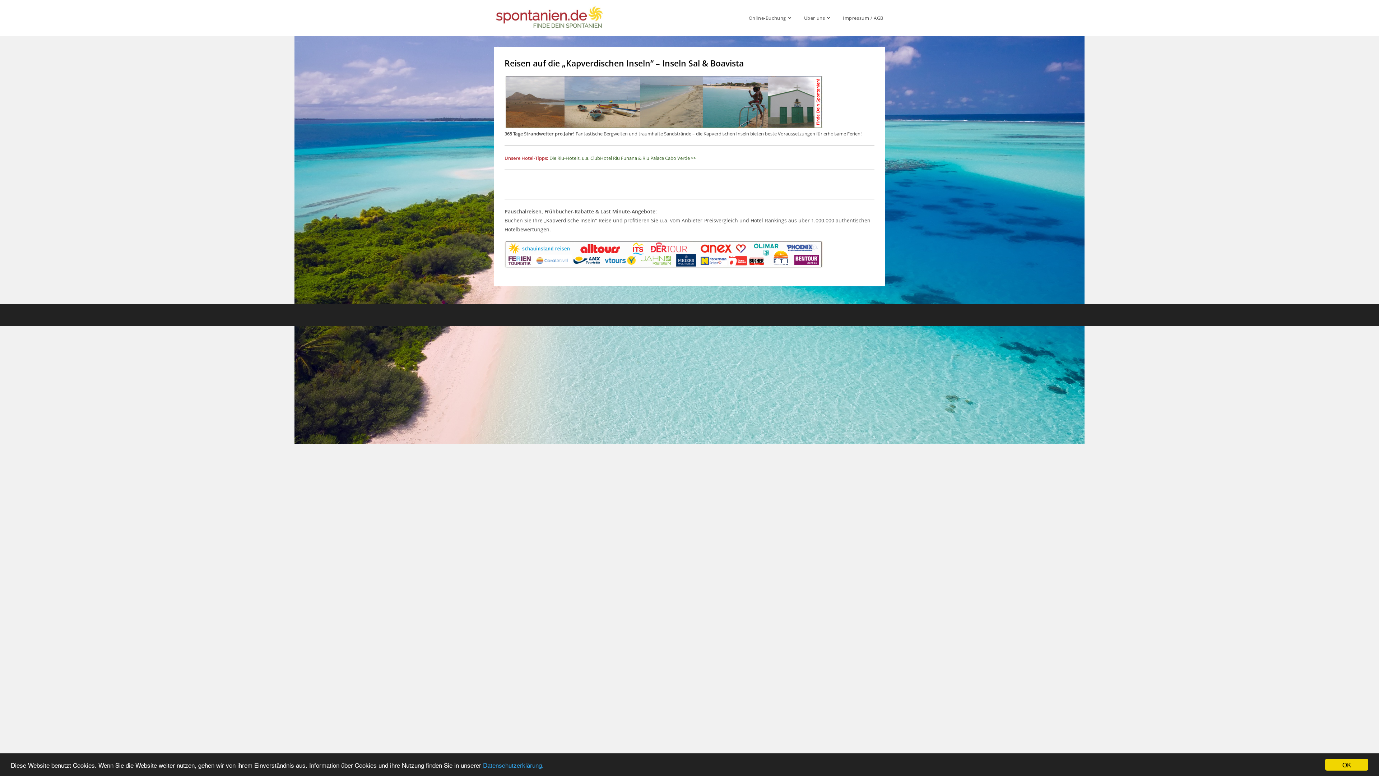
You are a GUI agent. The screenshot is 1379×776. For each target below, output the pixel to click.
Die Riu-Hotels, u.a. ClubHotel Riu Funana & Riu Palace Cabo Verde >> (622, 158)
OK (1346, 764)
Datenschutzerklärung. (513, 765)
